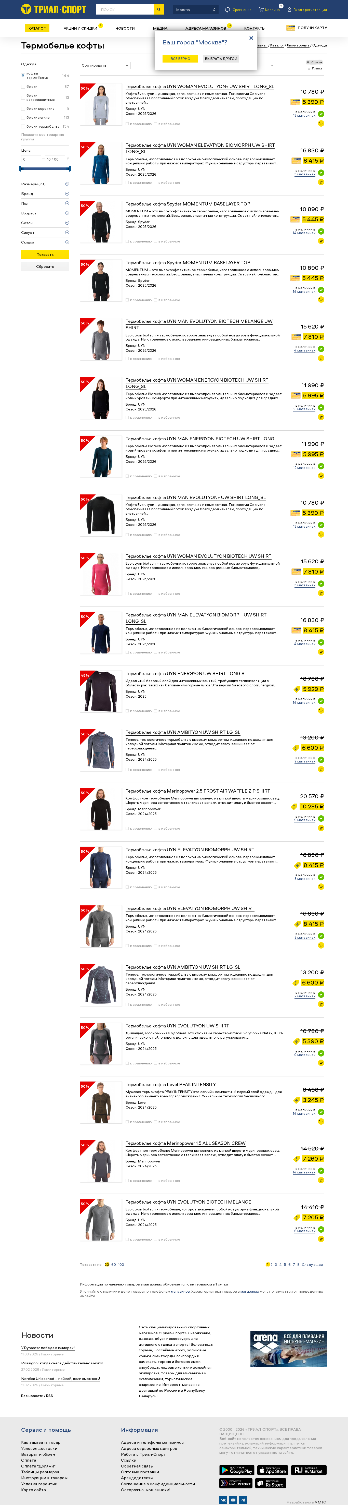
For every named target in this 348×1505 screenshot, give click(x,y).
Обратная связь (137, 1466)
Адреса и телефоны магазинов (152, 1442)
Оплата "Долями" (38, 1466)
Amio (321, 1502)
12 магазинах (304, 467)
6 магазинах (304, 1230)
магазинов (180, 1291)
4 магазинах (304, 350)
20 (107, 1264)
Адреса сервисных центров (149, 1448)
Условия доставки (39, 1448)
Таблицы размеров (40, 1472)
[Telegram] (243, 1500)
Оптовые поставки (140, 1472)
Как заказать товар (40, 1442)
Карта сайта (33, 1489)
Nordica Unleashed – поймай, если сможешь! (60, 1378)
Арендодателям (137, 1477)
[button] (105, 65)
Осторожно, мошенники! (145, 1489)
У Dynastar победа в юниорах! (48, 1347)
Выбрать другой (221, 58)
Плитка (317, 68)
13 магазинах (304, 115)
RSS (49, 1395)
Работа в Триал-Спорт (143, 1454)
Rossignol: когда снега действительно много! (62, 1363)
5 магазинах (305, 174)
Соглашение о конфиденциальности (158, 1484)
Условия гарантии (39, 1484)
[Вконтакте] (223, 1500)
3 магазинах (305, 878)
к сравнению (141, 124)
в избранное (169, 124)
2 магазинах (305, 761)
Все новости (32, 1395)
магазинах (249, 1291)
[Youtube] (233, 1500)
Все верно (180, 58)
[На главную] (53, 9)
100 (121, 1264)
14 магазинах (304, 232)
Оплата (28, 1460)
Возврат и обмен (38, 1454)
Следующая (312, 1264)
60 (113, 1264)
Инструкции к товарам (44, 1477)
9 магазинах (304, 819)
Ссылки (128, 1460)
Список (317, 62)
